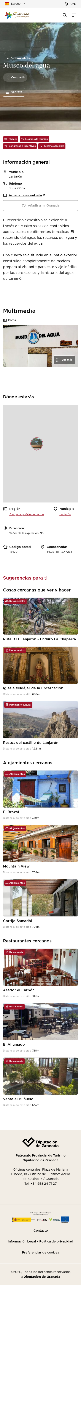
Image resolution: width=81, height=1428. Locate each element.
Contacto (40, 1230)
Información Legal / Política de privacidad (40, 1241)
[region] (40, 453)
